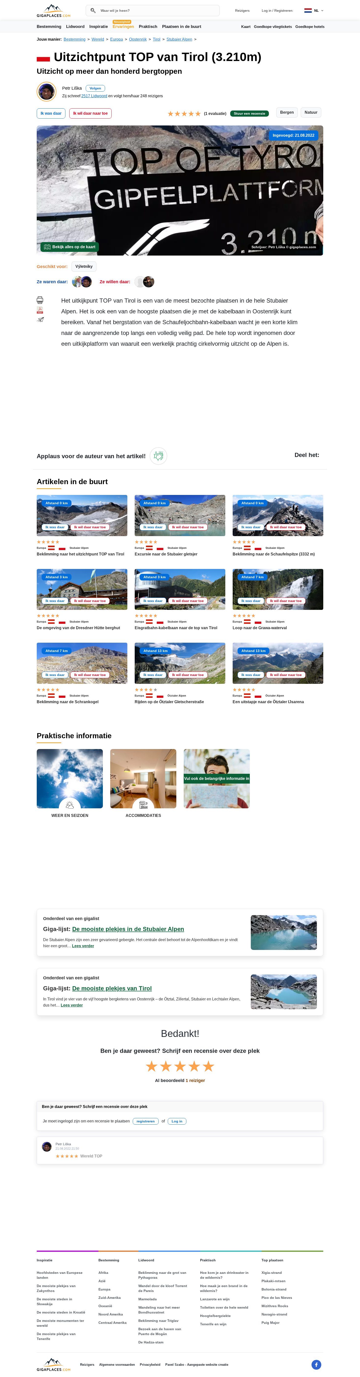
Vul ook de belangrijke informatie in (216, 778)
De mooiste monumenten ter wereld (60, 1323)
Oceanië (105, 1306)
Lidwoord (75, 26)
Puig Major (270, 1323)
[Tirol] (64, 548)
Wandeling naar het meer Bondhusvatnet (159, 1309)
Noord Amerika (110, 1314)
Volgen (95, 88)
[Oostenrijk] (53, 548)
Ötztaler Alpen (177, 695)
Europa (41, 547)
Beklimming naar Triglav (158, 1321)
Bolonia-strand (274, 1289)
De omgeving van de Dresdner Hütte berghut (78, 628)
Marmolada (147, 1299)
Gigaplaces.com (53, 10)
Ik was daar (51, 113)
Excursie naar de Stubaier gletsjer (166, 554)
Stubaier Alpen (79, 547)
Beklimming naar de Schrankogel (67, 702)
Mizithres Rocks (275, 1306)
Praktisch (148, 26)
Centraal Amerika (112, 1323)
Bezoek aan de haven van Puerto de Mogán (159, 1331)
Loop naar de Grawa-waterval (260, 628)
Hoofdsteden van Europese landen (60, 1275)
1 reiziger (195, 1080)
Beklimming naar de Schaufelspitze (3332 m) (274, 554)
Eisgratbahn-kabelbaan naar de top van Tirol (176, 628)
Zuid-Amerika (109, 1298)
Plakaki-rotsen (274, 1281)
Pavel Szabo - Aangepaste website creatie (196, 1364)
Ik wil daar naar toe (90, 113)
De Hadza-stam (150, 1342)
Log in (266, 10)
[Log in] (158, 456)
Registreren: (283, 10)
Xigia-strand (272, 1273)
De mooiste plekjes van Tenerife (56, 1336)
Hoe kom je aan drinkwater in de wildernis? (224, 1275)
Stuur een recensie (249, 113)
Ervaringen (123, 26)
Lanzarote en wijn (215, 1299)
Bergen (287, 112)
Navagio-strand (274, 1314)
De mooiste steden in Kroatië (61, 1312)
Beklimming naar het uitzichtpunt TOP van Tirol (80, 554)
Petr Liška (63, 1144)
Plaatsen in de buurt (181, 26)
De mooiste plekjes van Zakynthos (56, 1288)
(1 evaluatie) (215, 113)
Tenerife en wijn (213, 1324)
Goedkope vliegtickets (273, 27)
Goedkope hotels (309, 27)
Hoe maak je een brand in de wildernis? (224, 1288)
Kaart (246, 27)
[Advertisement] (192, 397)
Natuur (311, 112)
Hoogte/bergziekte (215, 1316)
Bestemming (49, 26)
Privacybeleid (150, 1364)
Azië (102, 1281)
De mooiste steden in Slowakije (54, 1301)
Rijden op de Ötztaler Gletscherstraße (169, 702)
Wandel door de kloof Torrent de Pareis (162, 1288)
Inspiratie (98, 26)
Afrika (103, 1273)
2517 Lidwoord (94, 96)
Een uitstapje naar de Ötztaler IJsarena (268, 702)
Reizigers (242, 10)
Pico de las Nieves (277, 1298)
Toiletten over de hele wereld (224, 1307)
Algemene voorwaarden (117, 1364)
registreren (146, 1121)
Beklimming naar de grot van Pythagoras (162, 1275)
